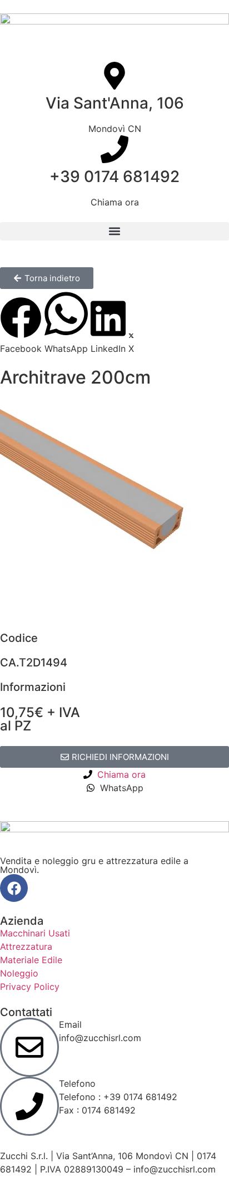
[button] (114, 231)
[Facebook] (14, 888)
